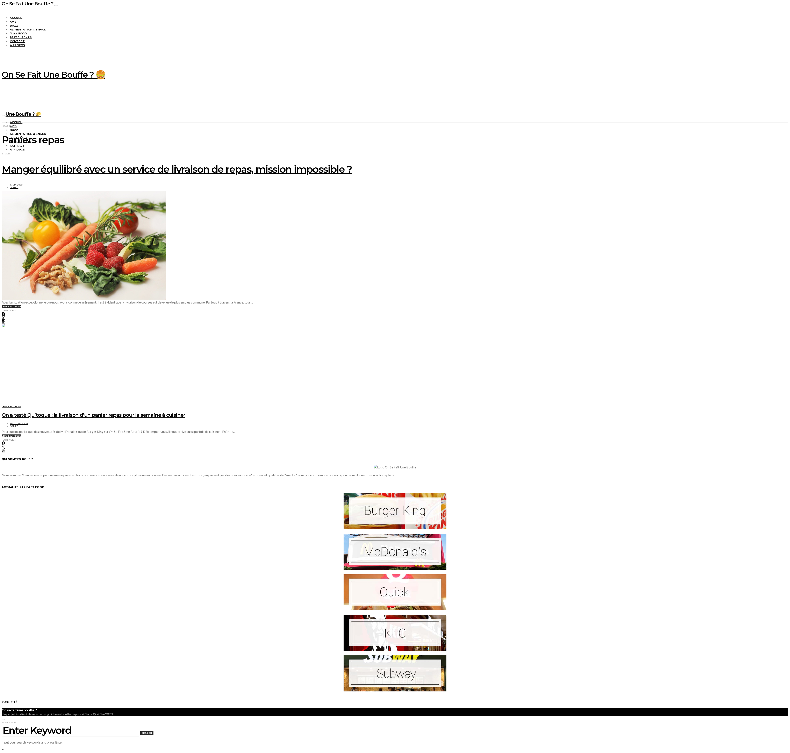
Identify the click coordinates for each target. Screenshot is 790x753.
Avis (13, 21)
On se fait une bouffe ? (19, 710)
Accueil (16, 17)
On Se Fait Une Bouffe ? (28, 4)
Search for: (9, 722)
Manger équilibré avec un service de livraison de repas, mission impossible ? (177, 169)
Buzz (14, 25)
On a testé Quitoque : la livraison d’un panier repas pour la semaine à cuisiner (93, 415)
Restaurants (21, 37)
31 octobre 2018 (19, 423)
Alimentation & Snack (28, 29)
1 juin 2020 (16, 184)
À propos (17, 45)
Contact (17, 41)
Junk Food (18, 33)
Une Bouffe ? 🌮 (23, 114)
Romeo (14, 187)
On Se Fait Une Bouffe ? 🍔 (53, 75)
